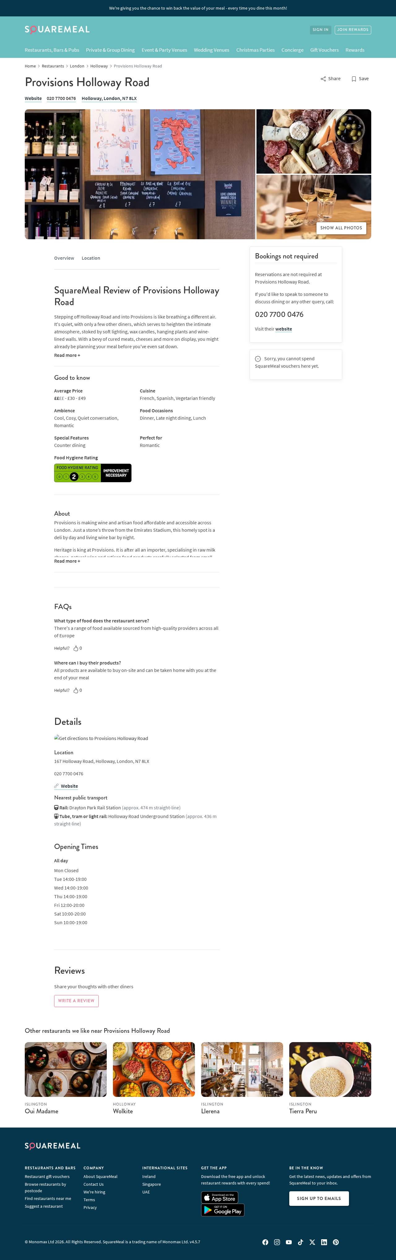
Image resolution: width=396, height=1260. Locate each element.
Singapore (151, 1184)
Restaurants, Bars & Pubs (52, 49)
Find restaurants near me (48, 1198)
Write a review (76, 1001)
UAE (146, 1192)
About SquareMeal (101, 1176)
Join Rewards (353, 29)
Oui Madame (41, 1111)
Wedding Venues (211, 49)
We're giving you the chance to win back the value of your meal (198, 8)
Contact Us (94, 1184)
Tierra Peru (303, 1111)
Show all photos (341, 228)
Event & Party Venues (164, 49)
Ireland (149, 1176)
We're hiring (94, 1192)
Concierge (292, 49)
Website (33, 98)
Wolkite (123, 1111)
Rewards (355, 49)
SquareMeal (57, 30)
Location (91, 258)
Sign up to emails (319, 1198)
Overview (64, 258)
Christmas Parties (255, 49)
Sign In (321, 29)
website (283, 329)
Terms (89, 1199)
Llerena (210, 1111)
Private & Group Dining (110, 49)
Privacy (90, 1207)
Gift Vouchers (324, 49)
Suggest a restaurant (44, 1206)
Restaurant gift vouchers (47, 1176)
